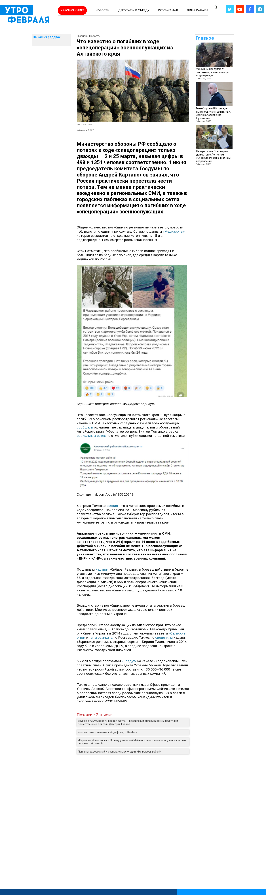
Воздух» (129, 661)
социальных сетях (91, 436)
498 (82, 162)
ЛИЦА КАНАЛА (197, 10)
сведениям (164, 637)
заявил (159, 175)
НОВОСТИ (102, 10)
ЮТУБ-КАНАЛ (168, 10)
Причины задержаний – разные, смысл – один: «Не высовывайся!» (119, 751)
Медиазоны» (174, 231)
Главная (82, 36)
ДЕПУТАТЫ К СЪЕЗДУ (133, 10)
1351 (97, 162)
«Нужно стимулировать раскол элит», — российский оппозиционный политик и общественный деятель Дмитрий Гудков (128, 722)
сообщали (85, 427)
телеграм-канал (101, 637)
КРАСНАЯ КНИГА (72, 10)
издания (102, 569)
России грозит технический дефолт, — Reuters (107, 732)
